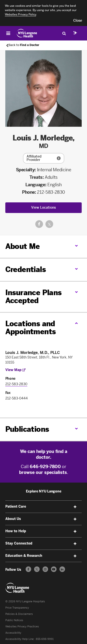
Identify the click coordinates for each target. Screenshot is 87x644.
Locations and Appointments (30, 327)
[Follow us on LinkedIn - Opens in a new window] (62, 569)
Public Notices (14, 620)
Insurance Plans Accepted (33, 296)
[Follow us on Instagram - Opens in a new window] (45, 569)
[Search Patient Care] (64, 33)
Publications (27, 429)
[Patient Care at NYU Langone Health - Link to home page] (26, 33)
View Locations (43, 208)
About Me (22, 246)
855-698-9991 (45, 639)
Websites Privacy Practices (22, 626)
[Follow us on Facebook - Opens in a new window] (28, 569)
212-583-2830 (51, 192)
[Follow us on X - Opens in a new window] (37, 569)
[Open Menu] (8, 33)
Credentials (25, 269)
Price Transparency (17, 607)
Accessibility (13, 632)
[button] (77, 20)
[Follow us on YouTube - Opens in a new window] (54, 569)
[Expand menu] (75, 507)
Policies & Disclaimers (19, 614)
